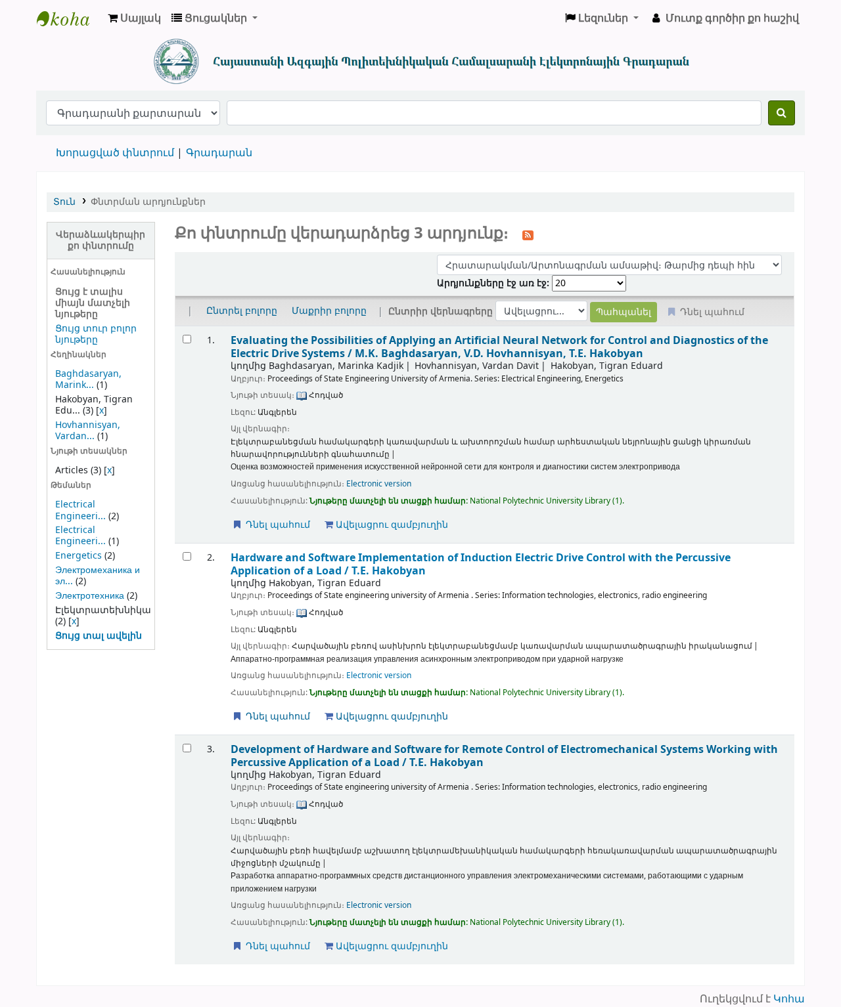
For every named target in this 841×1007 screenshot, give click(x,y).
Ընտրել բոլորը (241, 311)
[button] (134, 18)
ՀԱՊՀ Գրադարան (69, 18)
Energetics (78, 556)
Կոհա (789, 999)
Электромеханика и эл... (97, 575)
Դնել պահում (276, 525)
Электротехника (89, 596)
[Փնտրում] (781, 112)
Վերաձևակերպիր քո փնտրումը (100, 240)
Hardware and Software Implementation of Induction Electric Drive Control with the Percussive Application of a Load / (481, 564)
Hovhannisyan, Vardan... (87, 430)
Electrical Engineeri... (80, 510)
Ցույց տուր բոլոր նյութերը (96, 334)
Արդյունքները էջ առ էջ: (494, 283)
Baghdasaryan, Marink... (88, 379)
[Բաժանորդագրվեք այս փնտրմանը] (527, 234)
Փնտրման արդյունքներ (148, 202)
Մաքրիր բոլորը (329, 311)
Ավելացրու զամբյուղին (390, 525)
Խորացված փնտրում (115, 153)
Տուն (64, 202)
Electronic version (378, 484)
